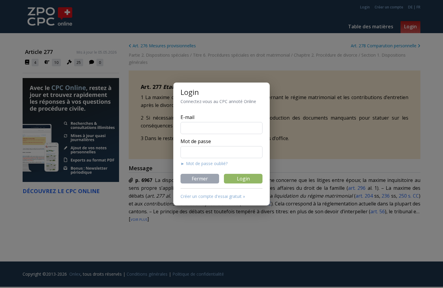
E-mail (187, 117)
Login (243, 178)
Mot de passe (196, 141)
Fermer (200, 178)
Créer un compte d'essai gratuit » (213, 196)
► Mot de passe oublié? (204, 163)
